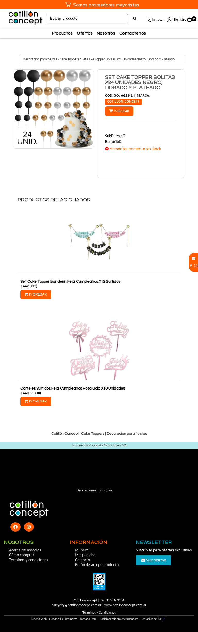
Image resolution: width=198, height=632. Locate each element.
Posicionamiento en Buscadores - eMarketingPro (130, 619)
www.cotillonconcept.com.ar (125, 605)
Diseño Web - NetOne (45, 619)
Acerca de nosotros (25, 550)
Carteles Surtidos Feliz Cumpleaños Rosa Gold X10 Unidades (72, 388)
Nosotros (106, 33)
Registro (179, 20)
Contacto (82, 560)
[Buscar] (135, 18)
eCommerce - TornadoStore (79, 619)
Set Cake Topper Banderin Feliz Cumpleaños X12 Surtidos (70, 281)
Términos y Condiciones (99, 613)
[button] (193, 258)
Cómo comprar (21, 555)
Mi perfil (82, 550)
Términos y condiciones (28, 560)
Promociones (86, 490)
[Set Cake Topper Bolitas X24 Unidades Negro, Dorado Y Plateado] (53, 109)
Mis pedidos (85, 555)
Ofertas (85, 33)
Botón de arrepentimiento (97, 565)
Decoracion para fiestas (40, 59)
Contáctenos (132, 33)
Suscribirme (155, 560)
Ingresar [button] (158, 20)
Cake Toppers (69, 59)
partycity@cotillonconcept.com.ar (76, 605)
